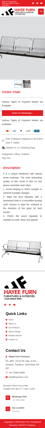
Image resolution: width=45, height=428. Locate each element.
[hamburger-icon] (41, 12)
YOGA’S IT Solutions (26, 425)
